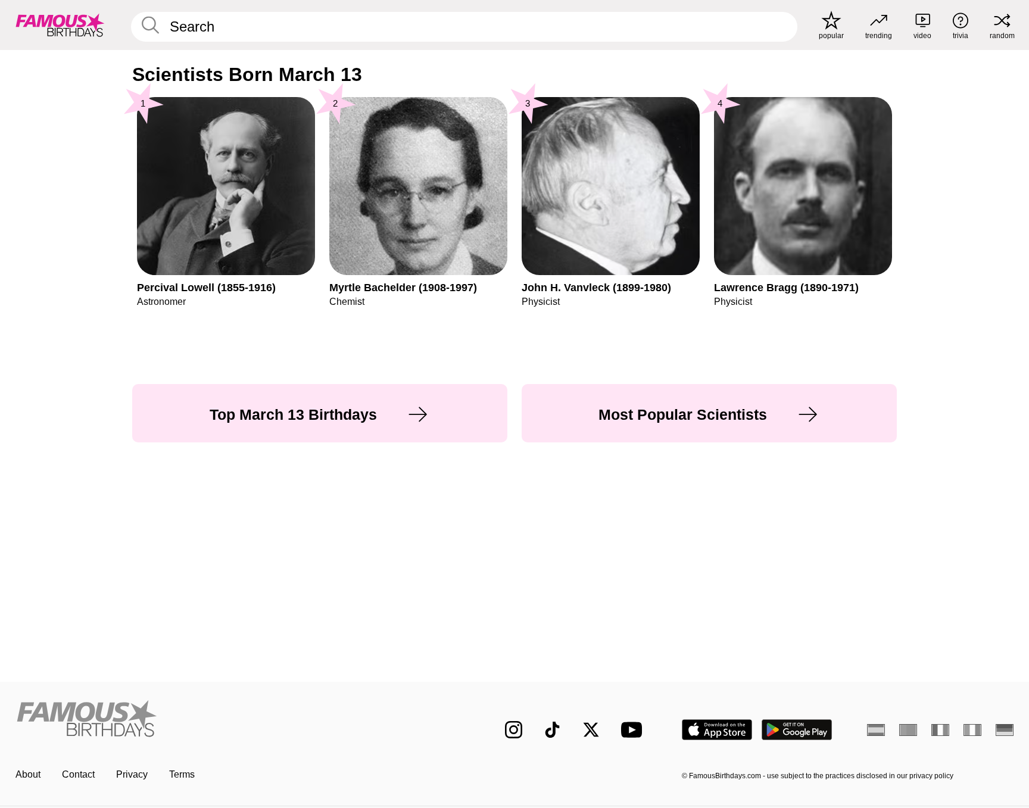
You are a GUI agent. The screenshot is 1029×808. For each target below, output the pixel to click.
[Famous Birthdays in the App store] (717, 729)
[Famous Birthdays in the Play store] (797, 729)
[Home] (235, 720)
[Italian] (972, 730)
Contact (78, 774)
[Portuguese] (908, 730)
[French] (940, 730)
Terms (182, 774)
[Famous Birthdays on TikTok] (552, 729)
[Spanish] (876, 730)
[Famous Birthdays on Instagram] (513, 729)
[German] (1005, 730)
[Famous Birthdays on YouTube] (634, 730)
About (27, 774)
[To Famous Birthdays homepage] (60, 25)
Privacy (132, 774)
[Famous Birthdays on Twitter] (591, 729)
